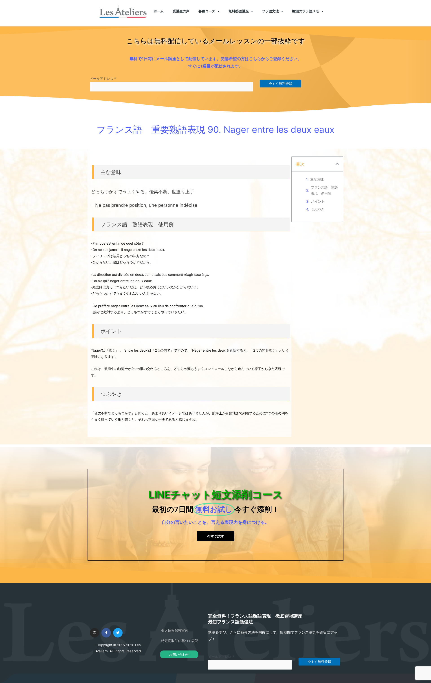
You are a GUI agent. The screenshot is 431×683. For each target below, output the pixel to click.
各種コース (206, 11)
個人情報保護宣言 (174, 630)
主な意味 (317, 179)
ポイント (318, 201)
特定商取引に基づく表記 (179, 641)
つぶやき (317, 209)
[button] (337, 164)
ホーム (159, 11)
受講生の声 (181, 11)
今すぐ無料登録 (280, 83)
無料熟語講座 (239, 11)
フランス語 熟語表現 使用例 (324, 190)
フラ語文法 (270, 11)
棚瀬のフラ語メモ (305, 11)
